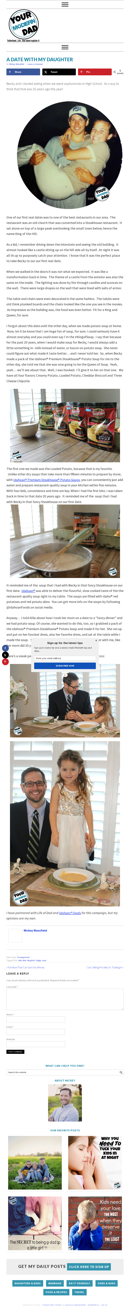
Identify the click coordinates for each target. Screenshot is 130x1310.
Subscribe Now (65, 665)
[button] (65, 643)
